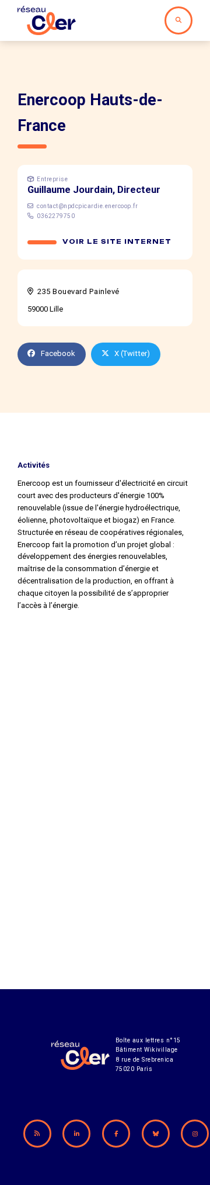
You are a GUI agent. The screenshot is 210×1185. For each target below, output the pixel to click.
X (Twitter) (132, 353)
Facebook (58, 353)
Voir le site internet (117, 242)
